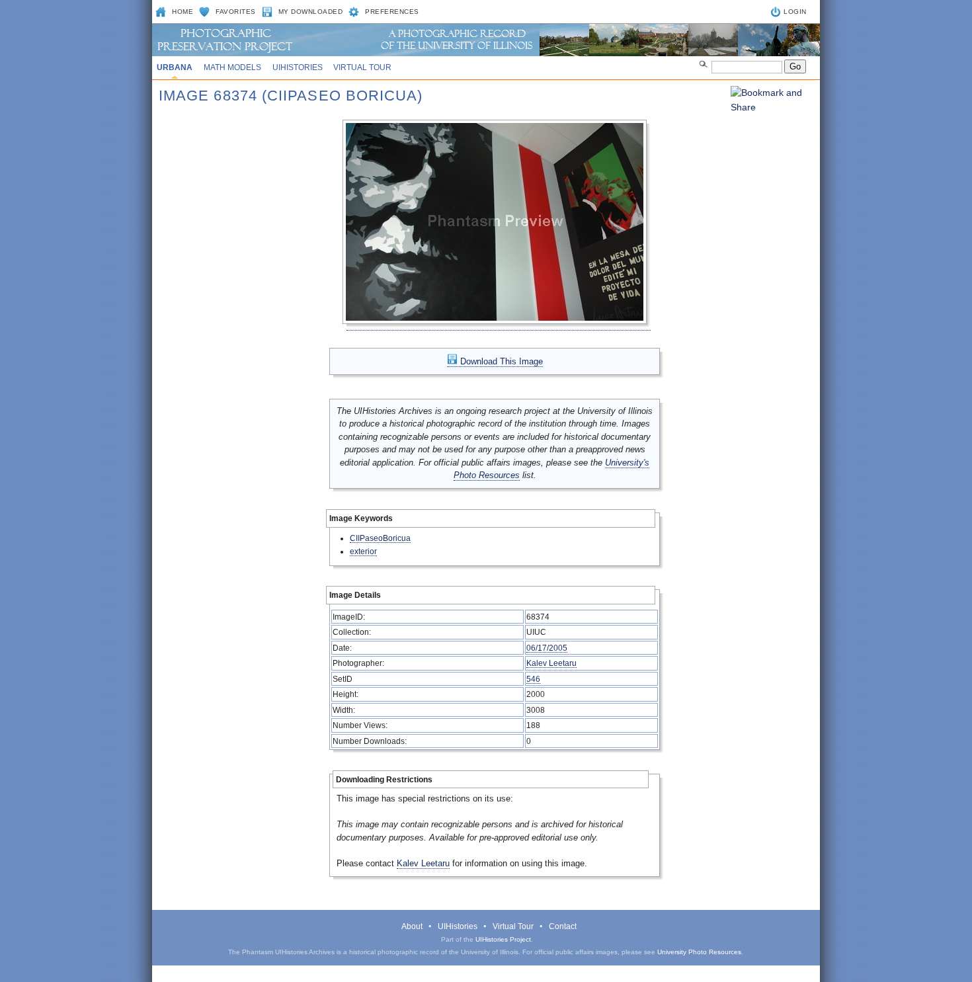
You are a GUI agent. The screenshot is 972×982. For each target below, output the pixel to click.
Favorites (236, 11)
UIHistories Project (503, 939)
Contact (563, 926)
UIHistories (297, 67)
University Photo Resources (699, 952)
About (412, 926)
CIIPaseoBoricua (380, 538)
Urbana (174, 67)
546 (533, 679)
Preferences (392, 11)
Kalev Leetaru (551, 663)
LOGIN (795, 11)
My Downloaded (310, 11)
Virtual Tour (362, 67)
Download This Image (500, 361)
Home (182, 11)
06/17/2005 (546, 647)
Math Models (232, 67)
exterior (363, 551)
